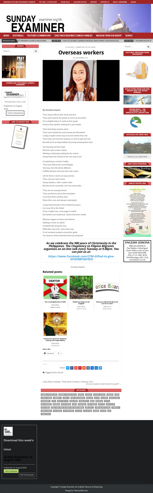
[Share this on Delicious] (100, 368)
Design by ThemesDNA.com (76, 491)
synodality (116, 407)
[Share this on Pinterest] (80, 368)
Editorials (18, 35)
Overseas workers (81, 52)
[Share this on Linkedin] (96, 368)
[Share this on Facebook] (72, 368)
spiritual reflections (102, 407)
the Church (57, 411)
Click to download (15, 113)
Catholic (88, 394)
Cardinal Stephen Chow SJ (67, 394)
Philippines (82, 404)
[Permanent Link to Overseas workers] (81, 80)
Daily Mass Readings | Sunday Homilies (73, 35)
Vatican (103, 411)
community (57, 398)
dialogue (89, 398)
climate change (46, 398)
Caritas (80, 394)
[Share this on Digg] (92, 368)
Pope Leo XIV (110, 404)
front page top (63, 401)
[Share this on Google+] (76, 368)
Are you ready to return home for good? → (103, 384)
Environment (45, 401)
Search (133, 2)
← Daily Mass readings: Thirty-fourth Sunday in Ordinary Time (67, 382)
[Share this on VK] (88, 368)
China (117, 394)
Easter (97, 398)
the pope (79, 411)
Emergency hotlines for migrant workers (19, 2)
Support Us (105, 2)
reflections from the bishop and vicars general (67, 407)
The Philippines (69, 411)
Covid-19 (66, 398)
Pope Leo (101, 404)
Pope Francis (92, 404)
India (92, 401)
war (109, 411)
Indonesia (99, 401)
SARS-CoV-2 (89, 407)
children (110, 394)
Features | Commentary (39, 35)
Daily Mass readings (77, 398)
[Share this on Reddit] (84, 368)
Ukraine (96, 411)
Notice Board (90, 47)
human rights (83, 401)
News (6, 35)
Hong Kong (73, 401)
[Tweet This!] (67, 368)
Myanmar (56, 404)
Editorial (104, 398)
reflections (45, 407)
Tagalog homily (46, 411)
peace (74, 404)
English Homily (114, 398)
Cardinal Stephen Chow (49, 394)
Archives (93, 2)
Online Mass (65, 2)
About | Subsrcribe (120, 2)
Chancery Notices (80, 2)
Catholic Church (99, 394)
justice (107, 401)
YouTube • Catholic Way (48, 2)
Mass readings (46, 404)
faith (53, 401)
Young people (45, 414)
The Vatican (87, 411)
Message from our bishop (109, 35)
